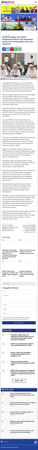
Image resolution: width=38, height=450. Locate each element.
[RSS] (35, 442)
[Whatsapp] (16, 49)
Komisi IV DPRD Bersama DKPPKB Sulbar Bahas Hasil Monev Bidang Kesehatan (10, 227)
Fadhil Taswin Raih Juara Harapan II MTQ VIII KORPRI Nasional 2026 (27, 251)
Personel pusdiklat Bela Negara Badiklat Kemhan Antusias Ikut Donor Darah (22, 395)
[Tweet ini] (8, 49)
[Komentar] (20, 49)
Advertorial (10, 46)
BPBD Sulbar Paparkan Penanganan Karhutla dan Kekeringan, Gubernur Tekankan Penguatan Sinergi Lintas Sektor (23, 373)
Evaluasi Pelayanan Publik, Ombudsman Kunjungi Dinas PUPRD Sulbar (23, 363)
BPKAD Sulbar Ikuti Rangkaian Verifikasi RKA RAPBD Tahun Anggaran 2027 (21, 354)
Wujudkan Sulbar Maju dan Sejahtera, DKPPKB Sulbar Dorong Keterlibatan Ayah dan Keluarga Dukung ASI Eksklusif (22, 337)
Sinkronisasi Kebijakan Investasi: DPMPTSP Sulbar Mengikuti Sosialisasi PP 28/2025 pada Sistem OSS (29, 228)
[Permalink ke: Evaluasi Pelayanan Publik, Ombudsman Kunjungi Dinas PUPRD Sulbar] (27, 265)
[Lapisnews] (8, 2)
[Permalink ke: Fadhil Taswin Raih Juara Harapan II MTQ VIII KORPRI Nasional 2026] (27, 244)
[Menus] (35, 2)
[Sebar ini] (4, 49)
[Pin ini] (12, 49)
